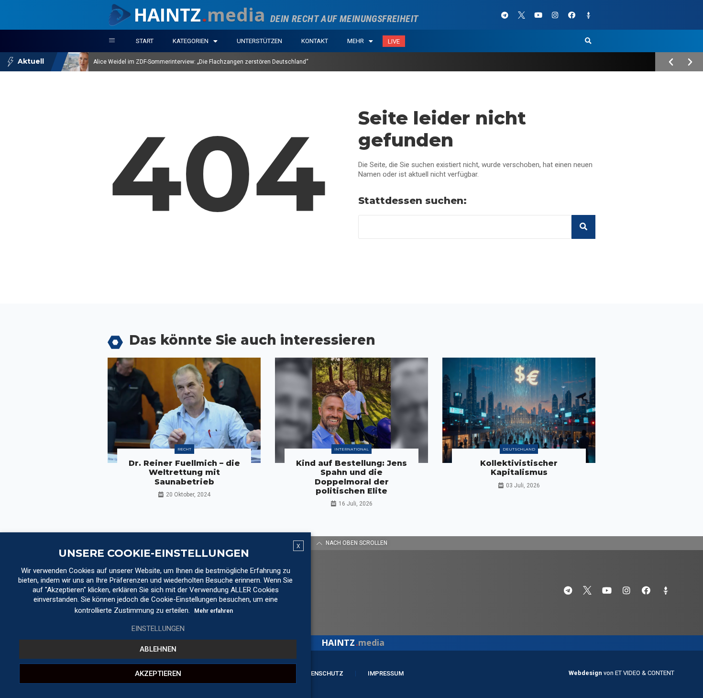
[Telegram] (504, 15)
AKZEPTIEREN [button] (158, 673)
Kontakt (314, 41)
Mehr (355, 41)
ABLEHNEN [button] (158, 649)
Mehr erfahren (213, 611)
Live (394, 41)
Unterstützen (259, 41)
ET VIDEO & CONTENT (644, 672)
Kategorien (191, 41)
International (351, 449)
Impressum (386, 673)
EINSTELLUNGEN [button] (158, 628)
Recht (184, 449)
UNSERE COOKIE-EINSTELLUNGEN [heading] (153, 553)
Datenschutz (321, 673)
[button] (588, 41)
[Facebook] (571, 15)
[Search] (583, 227)
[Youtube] (538, 15)
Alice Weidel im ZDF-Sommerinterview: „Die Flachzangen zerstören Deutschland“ (200, 61)
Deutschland (519, 449)
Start (145, 41)
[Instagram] (555, 15)
